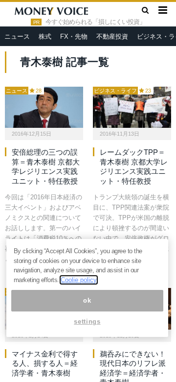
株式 (45, 36)
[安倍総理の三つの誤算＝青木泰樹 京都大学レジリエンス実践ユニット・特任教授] (44, 107)
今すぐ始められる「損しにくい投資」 (95, 22)
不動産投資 (112, 36)
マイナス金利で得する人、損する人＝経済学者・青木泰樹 (45, 363)
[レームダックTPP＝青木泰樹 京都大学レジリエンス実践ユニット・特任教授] (132, 107)
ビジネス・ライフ (115, 91)
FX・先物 (74, 36)
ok (87, 300)
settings (87, 321)
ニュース (17, 36)
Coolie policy (79, 280)
